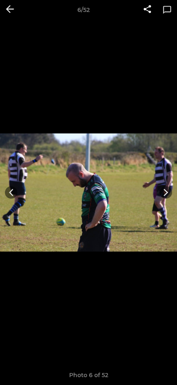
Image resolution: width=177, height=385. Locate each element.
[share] (147, 10)
